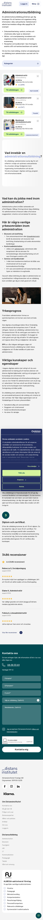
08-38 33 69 (13, 665)
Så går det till (7, 809)
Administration (7, 839)
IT (3, 852)
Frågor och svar (7, 812)
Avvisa (21, 486)
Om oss (5, 825)
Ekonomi (5, 842)
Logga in (24, 4)
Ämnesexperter (8, 815)
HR (3, 848)
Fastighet (5, 845)
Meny (34, 4)
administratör (19, 249)
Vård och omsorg (8, 864)
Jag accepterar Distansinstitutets (23, 730)
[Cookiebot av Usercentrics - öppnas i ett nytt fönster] (31, 431)
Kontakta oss (7, 806)
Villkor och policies (8, 818)
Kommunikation (7, 855)
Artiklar (4, 822)
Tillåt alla (21, 473)
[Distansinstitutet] (6, 4)
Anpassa (20, 480)
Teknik (4, 861)
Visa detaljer (32, 466)
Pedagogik (6, 858)
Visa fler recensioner (9, 633)
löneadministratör (33, 236)
